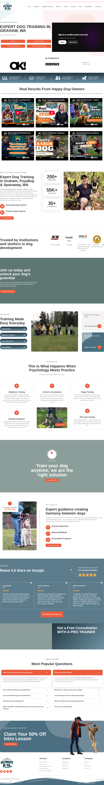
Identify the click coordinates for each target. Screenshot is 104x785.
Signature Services (47, 6)
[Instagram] (7, 771)
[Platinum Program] (24, 335)
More (80, 6)
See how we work (90, 326)
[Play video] (52, 454)
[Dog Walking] (24, 347)
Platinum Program (8, 335)
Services (58, 6)
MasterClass (6, 329)
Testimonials (88, 6)
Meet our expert (90, 347)
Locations (73, 6)
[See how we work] (99, 326)
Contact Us (98, 6)
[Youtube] (4, 771)
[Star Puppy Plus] (24, 341)
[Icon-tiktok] (11, 771)
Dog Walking (6, 347)
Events (66, 6)
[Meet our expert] (99, 347)
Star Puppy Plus (7, 341)
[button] (2, 65)
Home (29, 6)
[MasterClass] (24, 329)
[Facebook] (1, 771)
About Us (36, 6)
